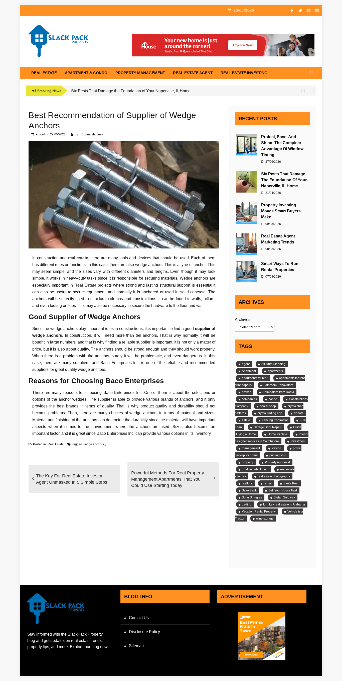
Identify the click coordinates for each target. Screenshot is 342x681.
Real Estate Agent (193, 73)
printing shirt (277, 455)
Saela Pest (290, 483)
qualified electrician (255, 469)
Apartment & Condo (86, 73)
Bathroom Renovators (278, 385)
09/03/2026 (273, 224)
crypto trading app (270, 413)
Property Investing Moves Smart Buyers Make (281, 211)
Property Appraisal (277, 462)
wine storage (265, 518)
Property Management (140, 73)
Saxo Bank (249, 490)
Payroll (276, 448)
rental (268, 483)
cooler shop (268, 406)
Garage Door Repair (267, 427)
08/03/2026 (273, 249)
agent (246, 364)
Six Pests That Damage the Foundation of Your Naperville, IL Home (284, 180)
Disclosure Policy (144, 632)
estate (246, 420)
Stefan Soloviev (284, 497)
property (247, 462)
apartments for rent (254, 378)
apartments (275, 371)
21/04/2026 (273, 193)
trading (246, 504)
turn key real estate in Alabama (284, 504)
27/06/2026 (273, 161)
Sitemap (136, 646)
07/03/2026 (273, 276)
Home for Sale (277, 434)
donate (298, 413)
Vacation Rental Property (259, 511)
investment (298, 441)
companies (249, 399)
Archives (242, 319)
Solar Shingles (252, 497)
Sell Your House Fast (282, 490)
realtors (247, 483)
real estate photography (274, 476)
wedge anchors (93, 444)
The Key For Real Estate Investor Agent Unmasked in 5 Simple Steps (71, 479)
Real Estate (44, 73)
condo (273, 399)
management (251, 448)
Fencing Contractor (275, 420)
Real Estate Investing (244, 73)
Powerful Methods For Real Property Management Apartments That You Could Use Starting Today (167, 479)
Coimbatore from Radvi (278, 392)
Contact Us (139, 618)
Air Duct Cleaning (273, 364)
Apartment (249, 371)
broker (246, 392)
